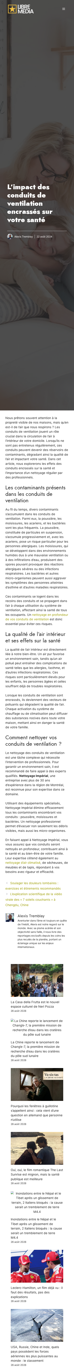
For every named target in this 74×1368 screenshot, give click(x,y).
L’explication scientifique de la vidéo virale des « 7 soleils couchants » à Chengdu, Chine (33, 899)
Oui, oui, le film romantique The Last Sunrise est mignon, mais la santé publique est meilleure (37, 1174)
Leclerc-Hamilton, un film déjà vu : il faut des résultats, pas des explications (37, 1292)
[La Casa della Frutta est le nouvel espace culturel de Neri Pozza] (37, 994)
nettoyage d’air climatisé (22, 862)
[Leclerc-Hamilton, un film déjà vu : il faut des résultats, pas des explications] (37, 1280)
